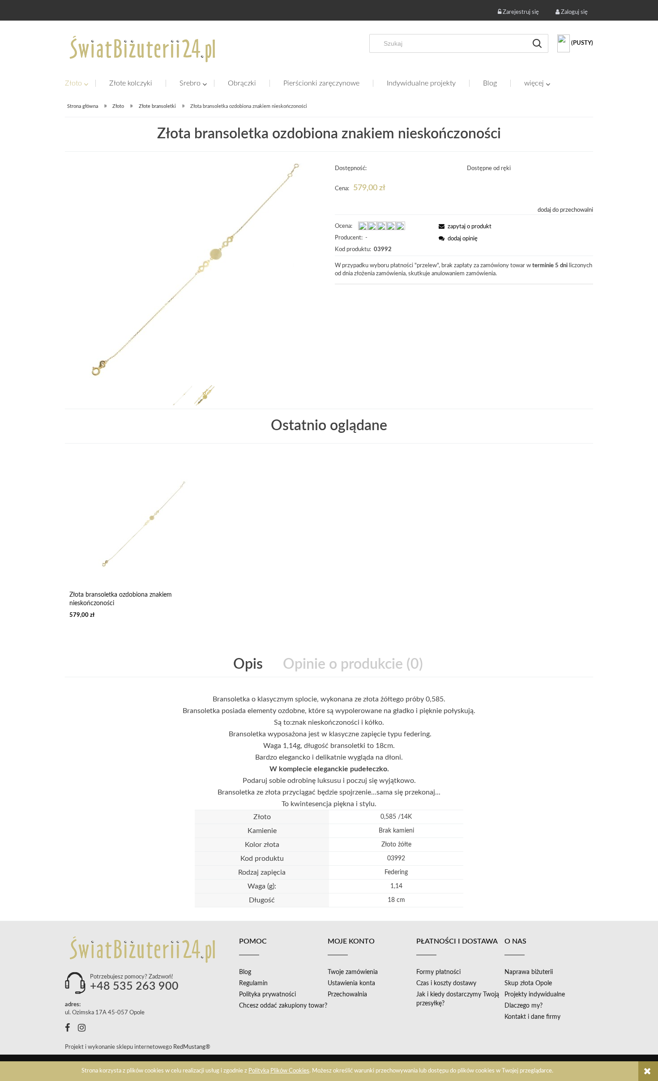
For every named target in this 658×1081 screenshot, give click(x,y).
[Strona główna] (143, 49)
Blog (245, 972)
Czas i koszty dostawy (446, 983)
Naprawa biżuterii (528, 972)
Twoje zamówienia (353, 972)
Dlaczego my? (523, 1006)
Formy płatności (438, 972)
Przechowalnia (347, 994)
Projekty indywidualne (534, 994)
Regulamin (253, 983)
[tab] (248, 664)
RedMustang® (192, 1047)
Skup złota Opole (528, 983)
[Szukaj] (537, 43)
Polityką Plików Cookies (278, 1071)
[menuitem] (80, 83)
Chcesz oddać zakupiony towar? (283, 1006)
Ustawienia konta (351, 983)
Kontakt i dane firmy (532, 1017)
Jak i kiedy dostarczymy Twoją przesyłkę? (457, 999)
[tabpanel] (329, 751)
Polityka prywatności (267, 994)
